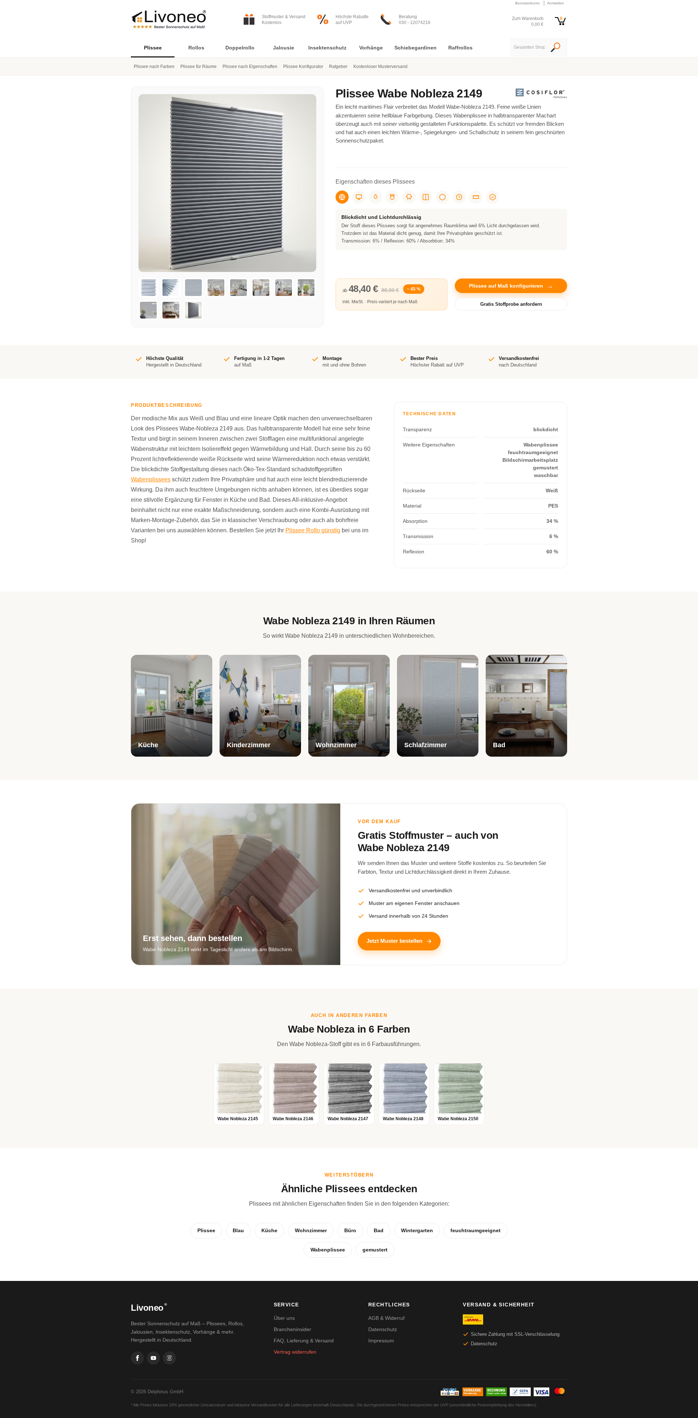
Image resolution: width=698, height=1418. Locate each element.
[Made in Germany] (442, 197)
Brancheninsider (292, 1329)
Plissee (206, 1230)
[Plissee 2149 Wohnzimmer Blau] (306, 287)
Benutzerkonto (527, 3)
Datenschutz (382, 1329)
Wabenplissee (327, 1250)
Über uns (284, 1318)
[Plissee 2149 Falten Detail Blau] (171, 287)
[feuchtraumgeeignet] (375, 197)
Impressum (381, 1340)
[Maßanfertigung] (475, 197)
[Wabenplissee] (409, 197)
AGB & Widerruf (386, 1318)
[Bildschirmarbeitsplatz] (358, 197)
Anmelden (555, 3)
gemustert (375, 1250)
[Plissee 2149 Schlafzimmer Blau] (148, 310)
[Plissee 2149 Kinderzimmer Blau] (283, 287)
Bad (379, 1230)
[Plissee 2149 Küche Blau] (238, 287)
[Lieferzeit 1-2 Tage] (459, 197)
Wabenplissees (151, 479)
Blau (238, 1230)
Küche (269, 1230)
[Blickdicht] (342, 197)
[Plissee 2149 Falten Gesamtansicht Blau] (193, 287)
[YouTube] (153, 1358)
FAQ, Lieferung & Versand (304, 1340)
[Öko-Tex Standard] (492, 197)
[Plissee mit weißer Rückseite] (425, 197)
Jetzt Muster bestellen (394, 941)
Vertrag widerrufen (295, 1352)
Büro (350, 1230)
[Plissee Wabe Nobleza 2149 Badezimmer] (171, 310)
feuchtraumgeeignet (475, 1230)
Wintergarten (417, 1230)
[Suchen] (555, 48)
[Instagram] (169, 1358)
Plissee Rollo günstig (312, 530)
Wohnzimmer (311, 1230)
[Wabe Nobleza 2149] (193, 310)
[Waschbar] (392, 197)
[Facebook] (137, 1358)
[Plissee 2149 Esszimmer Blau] (216, 287)
